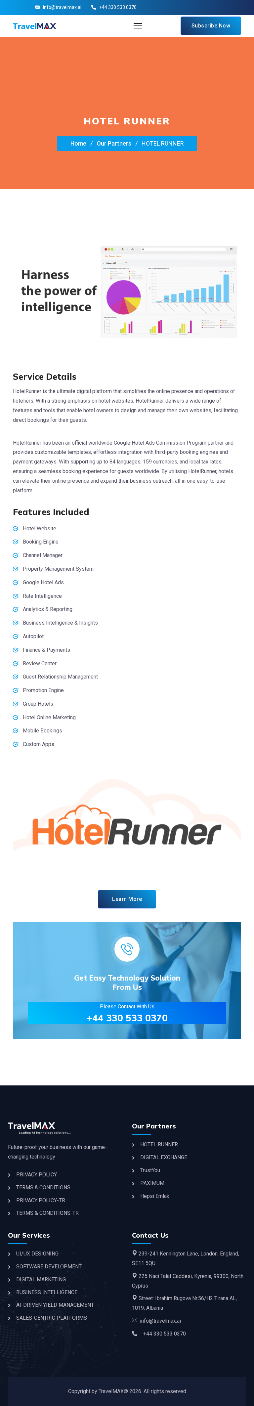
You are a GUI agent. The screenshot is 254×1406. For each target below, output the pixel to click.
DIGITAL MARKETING (41, 1279)
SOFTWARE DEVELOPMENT (49, 1266)
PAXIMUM (152, 1183)
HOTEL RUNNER (159, 1144)
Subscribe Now (211, 25)
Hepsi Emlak (154, 1196)
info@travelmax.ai (62, 7)
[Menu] (138, 26)
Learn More (127, 899)
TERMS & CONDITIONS (43, 1187)
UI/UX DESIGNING (37, 1254)
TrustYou (150, 1170)
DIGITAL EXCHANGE (163, 1157)
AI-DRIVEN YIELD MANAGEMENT (55, 1305)
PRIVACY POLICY (36, 1174)
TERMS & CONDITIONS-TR (47, 1213)
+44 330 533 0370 (127, 1018)
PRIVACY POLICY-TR (40, 1200)
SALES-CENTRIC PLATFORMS (51, 1318)
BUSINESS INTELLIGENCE (46, 1292)
